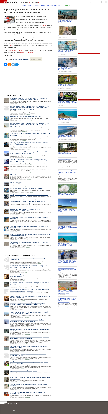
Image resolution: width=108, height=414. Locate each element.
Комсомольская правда (16, 50)
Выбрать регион (7, 409)
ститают (11, 45)
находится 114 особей (26, 52)
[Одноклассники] (9, 64)
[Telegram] (13, 64)
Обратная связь (7, 407)
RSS (14, 410)
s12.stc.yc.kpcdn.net (10, 23)
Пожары (59, 5)
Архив (29, 5)
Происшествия (51, 5)
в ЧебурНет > (68, 5)
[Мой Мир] (17, 64)
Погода (43, 5)
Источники (36, 5)
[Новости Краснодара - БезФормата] (9, 2)
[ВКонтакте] (5, 64)
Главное (23, 5)
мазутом (44, 25)
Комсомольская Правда (20, 59)
